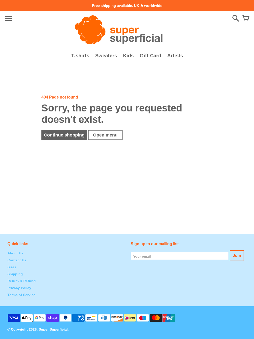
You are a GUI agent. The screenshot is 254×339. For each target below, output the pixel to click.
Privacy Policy (19, 288)
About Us (15, 253)
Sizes (11, 267)
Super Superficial (53, 329)
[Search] (235, 18)
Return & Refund (21, 281)
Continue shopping (64, 135)
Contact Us (16, 260)
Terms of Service (21, 295)
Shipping (15, 274)
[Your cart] (245, 18)
